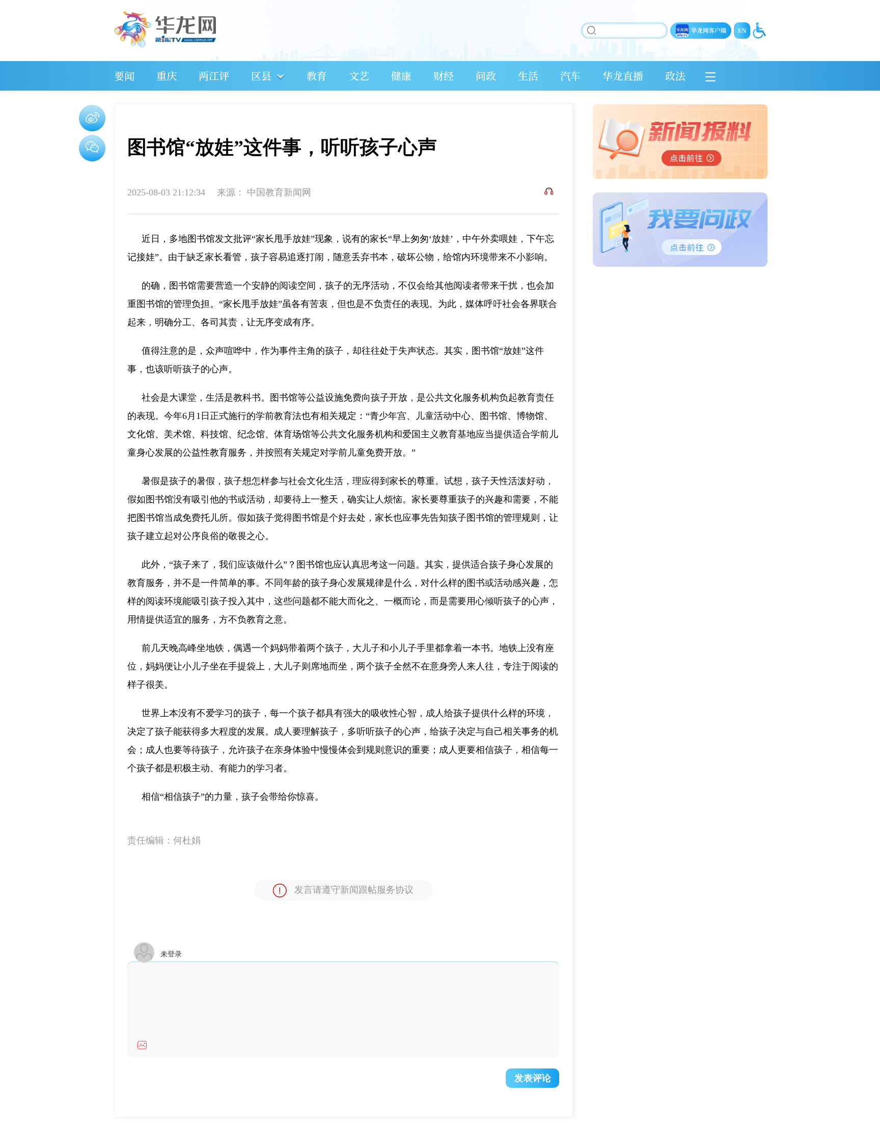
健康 (401, 75)
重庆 (166, 75)
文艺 (359, 75)
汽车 (570, 75)
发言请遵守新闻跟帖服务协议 (354, 890)
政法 (675, 75)
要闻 (124, 75)
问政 (486, 75)
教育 (317, 75)
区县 (261, 75)
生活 (528, 75)
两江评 (214, 75)
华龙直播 (622, 75)
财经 (443, 75)
